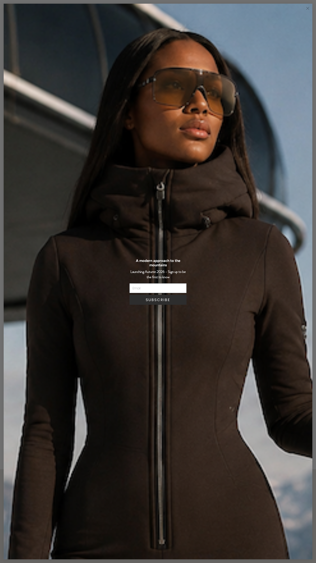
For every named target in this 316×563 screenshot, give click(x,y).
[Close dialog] (307, 8)
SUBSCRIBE (158, 299)
